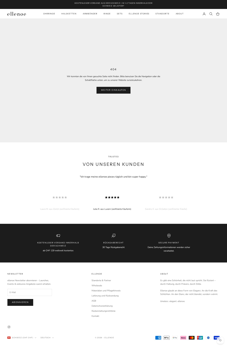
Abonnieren (20, 302)
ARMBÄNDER (90, 14)
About (164, 274)
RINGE (107, 14)
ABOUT (180, 14)
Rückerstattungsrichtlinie (103, 311)
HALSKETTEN (69, 14)
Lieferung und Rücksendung (105, 295)
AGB (94, 300)
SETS (120, 14)
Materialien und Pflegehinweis (106, 290)
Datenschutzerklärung (102, 305)
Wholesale (97, 285)
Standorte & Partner (101, 280)
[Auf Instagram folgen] (9, 326)
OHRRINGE (49, 14)
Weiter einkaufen (113, 90)
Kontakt (95, 316)
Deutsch (46, 338)
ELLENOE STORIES (139, 14)
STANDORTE (162, 14)
